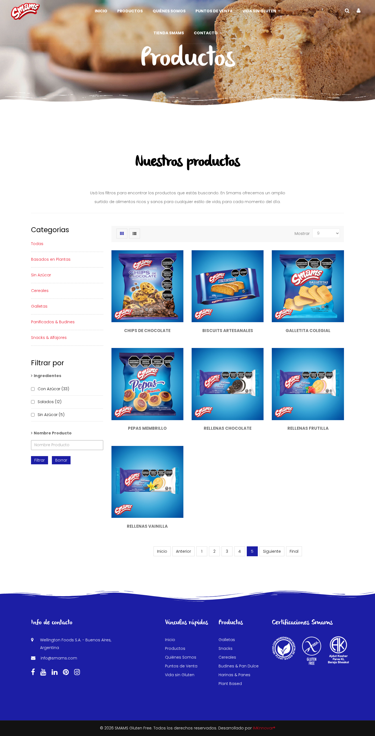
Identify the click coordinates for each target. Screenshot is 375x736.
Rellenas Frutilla (308, 428)
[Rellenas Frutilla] (308, 384)
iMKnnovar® (264, 728)
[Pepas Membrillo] (147, 384)
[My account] (358, 10)
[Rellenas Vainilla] (147, 482)
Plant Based (230, 683)
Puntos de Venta (181, 666)
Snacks (226, 648)
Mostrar (302, 233)
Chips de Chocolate (147, 330)
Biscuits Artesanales (227, 330)
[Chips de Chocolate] (147, 286)
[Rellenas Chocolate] (228, 384)
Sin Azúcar (41, 275)
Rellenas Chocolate (227, 428)
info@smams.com (59, 658)
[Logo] (25, 11)
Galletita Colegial (308, 330)
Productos (175, 648)
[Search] (347, 10)
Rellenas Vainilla (147, 526)
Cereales (40, 290)
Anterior (183, 551)
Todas (37, 243)
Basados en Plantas (51, 259)
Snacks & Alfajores (49, 337)
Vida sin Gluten (179, 675)
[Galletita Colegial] (308, 286)
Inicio (162, 551)
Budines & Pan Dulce (239, 666)
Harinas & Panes (234, 675)
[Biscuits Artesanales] (228, 286)
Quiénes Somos (180, 657)
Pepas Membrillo (147, 428)
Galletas (39, 306)
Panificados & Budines (53, 322)
